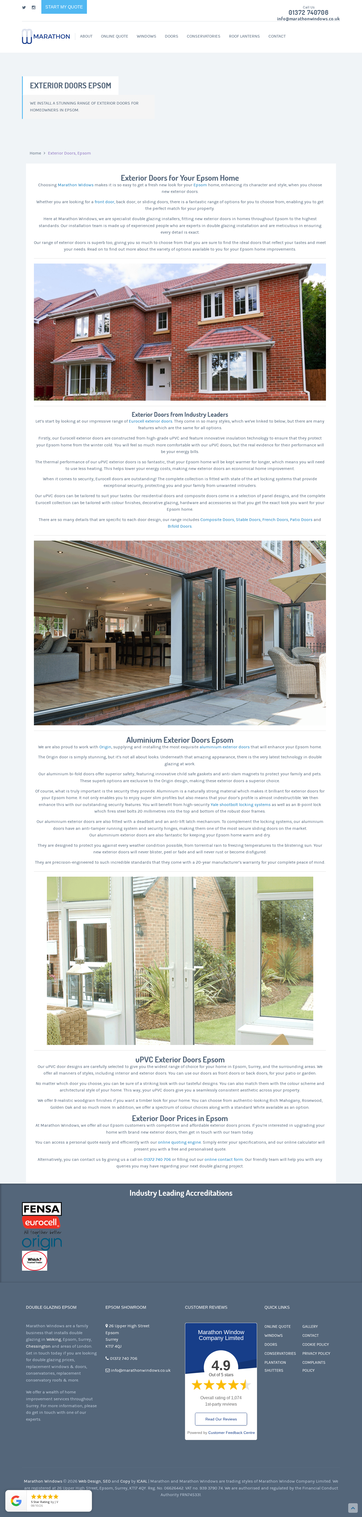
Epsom (200, 185)
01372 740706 (308, 12)
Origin (105, 747)
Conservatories (203, 36)
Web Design (89, 1481)
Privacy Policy (316, 1353)
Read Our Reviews (221, 1419)
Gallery (310, 1326)
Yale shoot (221, 804)
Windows (146, 36)
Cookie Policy (315, 1344)
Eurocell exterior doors (150, 421)
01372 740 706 (157, 1159)
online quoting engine (179, 1142)
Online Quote (114, 36)
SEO (107, 1481)
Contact (277, 36)
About (86, 36)
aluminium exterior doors (225, 747)
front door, (105, 202)
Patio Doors (301, 519)
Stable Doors (248, 519)
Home (35, 153)
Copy (125, 1481)
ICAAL (142, 1481)
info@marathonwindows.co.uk (308, 18)
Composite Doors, (217, 519)
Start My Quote (64, 7)
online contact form (224, 1159)
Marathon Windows (43, 1481)
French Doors (275, 519)
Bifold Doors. (180, 526)
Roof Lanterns (244, 36)
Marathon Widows (76, 185)
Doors (171, 36)
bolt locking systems (251, 804)
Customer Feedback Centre (231, 1432)
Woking (53, 1339)
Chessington (38, 1346)
